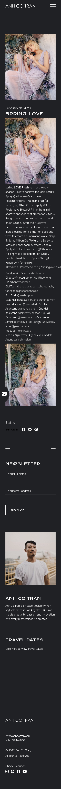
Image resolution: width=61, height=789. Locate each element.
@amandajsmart (27, 308)
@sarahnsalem (23, 339)
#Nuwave (40, 223)
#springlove (48, 267)
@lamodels (45, 335)
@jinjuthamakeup (22, 326)
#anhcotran (38, 273)
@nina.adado (30, 304)
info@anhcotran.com (17, 736)
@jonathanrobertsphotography (35, 286)
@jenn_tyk (24, 330)
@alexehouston (27, 317)
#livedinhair (12, 267)
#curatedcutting (30, 267)
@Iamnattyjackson (29, 313)
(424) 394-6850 (15, 740)
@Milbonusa (45, 249)
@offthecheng (42, 277)
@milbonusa (20, 196)
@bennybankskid (20, 282)
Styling (10, 423)
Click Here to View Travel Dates (24, 648)
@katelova (20, 321)
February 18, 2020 (18, 108)
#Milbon (48, 205)
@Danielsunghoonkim (42, 299)
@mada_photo (26, 295)
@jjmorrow (21, 335)
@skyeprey (48, 321)
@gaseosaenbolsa (27, 291)
